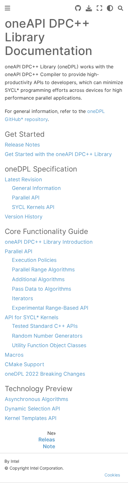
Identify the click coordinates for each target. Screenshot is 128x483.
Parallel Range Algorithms (43, 269)
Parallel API (26, 197)
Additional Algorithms (38, 279)
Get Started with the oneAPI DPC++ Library (58, 154)
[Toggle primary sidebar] (7, 8)
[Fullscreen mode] (99, 8)
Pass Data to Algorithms (41, 289)
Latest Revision (23, 179)
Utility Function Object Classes (49, 345)
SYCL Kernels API (33, 207)
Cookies (112, 474)
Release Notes (22, 144)
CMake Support (24, 364)
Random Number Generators (47, 336)
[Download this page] (88, 8)
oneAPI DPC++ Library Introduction (49, 242)
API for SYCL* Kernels (31, 317)
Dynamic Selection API (32, 408)
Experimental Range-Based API (50, 308)
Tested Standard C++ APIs (45, 326)
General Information (36, 188)
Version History (24, 216)
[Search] (120, 8)
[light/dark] (109, 8)
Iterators (22, 298)
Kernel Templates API (31, 418)
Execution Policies (34, 260)
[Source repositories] (78, 8)
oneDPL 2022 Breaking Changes (45, 374)
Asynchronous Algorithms (36, 399)
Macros (14, 355)
